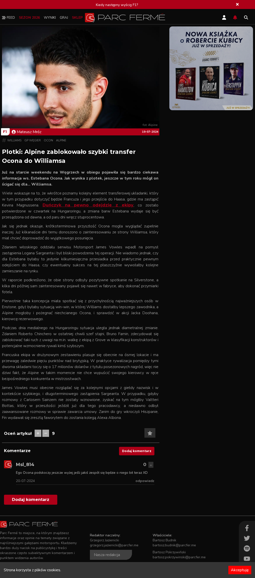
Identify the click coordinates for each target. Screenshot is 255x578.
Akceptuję (240, 570)
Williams (14, 140)
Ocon (48, 140)
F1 (5, 131)
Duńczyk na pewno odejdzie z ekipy (88, 205)
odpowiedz (144, 481)
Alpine (61, 140)
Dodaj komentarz (136, 451)
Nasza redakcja (107, 555)
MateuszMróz (29, 132)
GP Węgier (32, 140)
